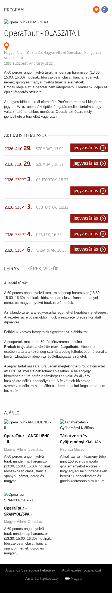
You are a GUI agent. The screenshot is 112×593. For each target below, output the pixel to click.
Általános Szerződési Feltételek (30, 570)
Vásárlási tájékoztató (41, 578)
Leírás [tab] (11, 269)
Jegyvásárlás (86, 147)
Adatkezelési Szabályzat (81, 570)
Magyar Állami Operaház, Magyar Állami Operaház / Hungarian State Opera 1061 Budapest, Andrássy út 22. (52, 58)
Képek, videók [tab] (43, 269)
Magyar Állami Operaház (23, 449)
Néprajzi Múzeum (74, 449)
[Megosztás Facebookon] (104, 9)
